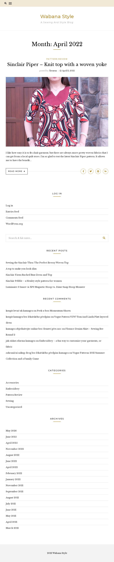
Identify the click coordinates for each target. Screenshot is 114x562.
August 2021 (12, 497)
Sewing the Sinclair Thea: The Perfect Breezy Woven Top (37, 262)
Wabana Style (57, 16)
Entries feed (12, 211)
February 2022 (14, 473)
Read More (15, 171)
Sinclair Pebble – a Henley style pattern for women (34, 281)
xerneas (53, 71)
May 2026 (11, 430)
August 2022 (12, 455)
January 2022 (13, 479)
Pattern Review (57, 59)
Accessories (12, 382)
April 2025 (12, 443)
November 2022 (15, 449)
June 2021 (11, 509)
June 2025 (11, 436)
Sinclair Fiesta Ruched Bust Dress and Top (29, 275)
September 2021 (14, 491)
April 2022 (12, 467)
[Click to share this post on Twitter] (90, 171)
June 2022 (11, 461)
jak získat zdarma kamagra (20, 341)
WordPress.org (14, 223)
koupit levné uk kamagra (19, 310)
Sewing (10, 401)
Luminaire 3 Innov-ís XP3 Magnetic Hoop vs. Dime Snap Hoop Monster (45, 287)
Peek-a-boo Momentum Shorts (54, 310)
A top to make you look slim (21, 268)
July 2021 (11, 503)
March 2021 (12, 528)
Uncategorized (14, 407)
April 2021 (11, 522)
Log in (9, 205)
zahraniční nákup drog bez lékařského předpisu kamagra (37, 353)
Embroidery (12, 388)
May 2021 (11, 516)
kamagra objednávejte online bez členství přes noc (33, 328)
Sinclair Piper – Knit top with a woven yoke (57, 64)
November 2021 (14, 485)
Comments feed (14, 217)
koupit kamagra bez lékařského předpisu (28, 316)
